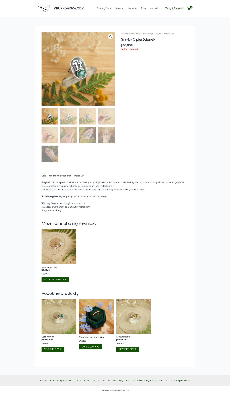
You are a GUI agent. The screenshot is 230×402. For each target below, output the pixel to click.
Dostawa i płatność (101, 380)
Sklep (118, 8)
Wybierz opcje (53, 349)
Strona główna (104, 8)
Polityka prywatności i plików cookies (71, 380)
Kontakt (154, 8)
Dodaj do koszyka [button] (55, 279)
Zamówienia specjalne (142, 380)
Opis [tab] (44, 175)
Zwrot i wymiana (121, 380)
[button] (122, 8)
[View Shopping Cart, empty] (191, 8)
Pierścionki (148, 34)
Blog (143, 8)
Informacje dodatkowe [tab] (60, 175)
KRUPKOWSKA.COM (69, 8)
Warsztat (132, 8)
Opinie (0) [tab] (79, 175)
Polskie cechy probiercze (177, 380)
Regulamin (45, 380)
